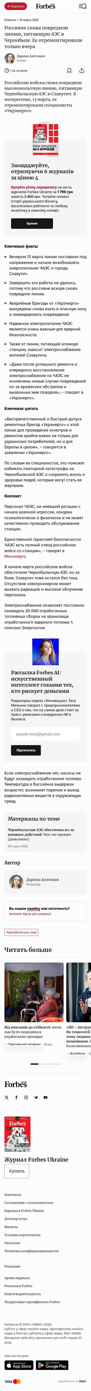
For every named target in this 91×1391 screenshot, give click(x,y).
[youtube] (45, 1097)
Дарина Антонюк (31, 56)
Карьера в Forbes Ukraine (24, 1211)
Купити (32, 223)
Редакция (12, 1266)
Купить (17, 1171)
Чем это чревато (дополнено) (41, 834)
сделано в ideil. (72, 1381)
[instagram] (26, 1097)
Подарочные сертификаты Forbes (32, 1302)
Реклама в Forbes (18, 1286)
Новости (10, 19)
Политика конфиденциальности (31, 1251)
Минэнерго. (15, 556)
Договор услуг (15, 1219)
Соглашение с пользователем (28, 1203)
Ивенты (11, 1227)
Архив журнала (17, 1278)
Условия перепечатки (22, 1235)
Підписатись (26, 750)
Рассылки (12, 1243)
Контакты (12, 1195)
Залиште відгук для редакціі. (30, 914)
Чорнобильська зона (21, 932)
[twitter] (6, 1097)
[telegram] (36, 1097)
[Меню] (83, 6)
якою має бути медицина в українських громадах (32, 1032)
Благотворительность (22, 1294)
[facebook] (16, 1097)
